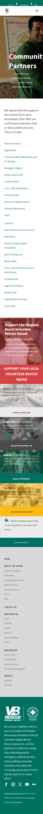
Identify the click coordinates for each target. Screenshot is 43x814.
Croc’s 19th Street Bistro (16, 188)
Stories (6, 642)
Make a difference (21, 479)
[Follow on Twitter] (21, 784)
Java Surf (8, 223)
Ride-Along (8, 633)
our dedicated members (12, 571)
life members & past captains (14, 580)
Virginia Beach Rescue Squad (14, 793)
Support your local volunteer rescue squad (21, 374)
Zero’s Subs (10, 305)
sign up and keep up (21, 542)
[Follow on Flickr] (35, 784)
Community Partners (11, 637)
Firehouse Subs (11, 194)
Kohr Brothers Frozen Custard (19, 229)
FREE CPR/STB (24, 5)
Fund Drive (8, 685)
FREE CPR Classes (9, 655)
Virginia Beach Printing (15, 299)
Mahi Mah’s (9, 236)
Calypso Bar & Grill (13, 174)
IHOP (7, 215)
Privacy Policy (31, 798)
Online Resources (10, 659)
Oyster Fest (8, 680)
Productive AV (11, 278)
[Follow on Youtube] (28, 784)
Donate (7, 619)
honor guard (9, 575)
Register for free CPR (21, 445)
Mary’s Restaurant (13, 254)
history (7, 594)
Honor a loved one (21, 412)
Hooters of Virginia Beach (17, 201)
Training (7, 628)
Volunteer (8, 623)
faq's (6, 599)
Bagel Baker (10, 150)
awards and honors (11, 585)
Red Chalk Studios (16, 802)
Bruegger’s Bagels (13, 168)
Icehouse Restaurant (14, 208)
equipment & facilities (11, 590)
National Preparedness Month (14, 669)
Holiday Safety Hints (11, 664)
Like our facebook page (21, 512)
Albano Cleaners (12, 143)
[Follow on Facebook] (7, 784)
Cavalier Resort (11, 181)
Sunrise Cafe (10, 292)
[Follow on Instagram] (14, 784)
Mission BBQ (10, 261)
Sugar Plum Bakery (13, 285)
